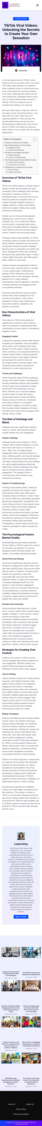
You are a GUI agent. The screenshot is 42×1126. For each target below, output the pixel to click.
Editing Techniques (15, 172)
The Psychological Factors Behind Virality (20, 160)
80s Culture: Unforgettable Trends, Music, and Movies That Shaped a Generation (31, 1044)
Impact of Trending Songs (17, 157)
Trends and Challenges (16, 150)
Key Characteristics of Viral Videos (18, 145)
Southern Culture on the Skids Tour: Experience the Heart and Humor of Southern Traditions (11, 1045)
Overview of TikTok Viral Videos (16, 143)
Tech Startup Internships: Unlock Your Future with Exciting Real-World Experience (31, 1081)
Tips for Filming (13, 170)
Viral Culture (22, 19)
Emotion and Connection (17, 165)
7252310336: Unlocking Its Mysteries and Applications (31, 973)
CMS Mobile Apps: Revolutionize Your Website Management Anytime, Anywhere (11, 1081)
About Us (11, 1104)
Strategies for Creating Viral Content (18, 167)
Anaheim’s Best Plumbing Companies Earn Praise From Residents (10, 973)
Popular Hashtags (14, 155)
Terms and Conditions (21, 1114)
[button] (37, 5)
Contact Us (30, 1104)
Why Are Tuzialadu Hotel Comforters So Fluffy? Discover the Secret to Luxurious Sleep (31, 1008)
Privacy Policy (21, 1109)
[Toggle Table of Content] (33, 139)
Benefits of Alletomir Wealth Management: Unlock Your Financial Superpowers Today (11, 1008)
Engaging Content (14, 147)
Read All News (21, 917)
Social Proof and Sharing (16, 162)
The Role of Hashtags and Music (17, 152)
